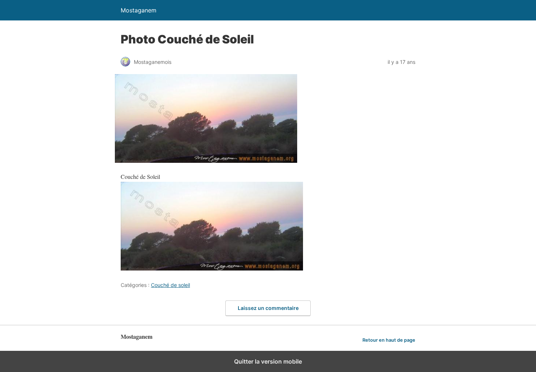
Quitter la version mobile (268, 361)
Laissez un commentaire (268, 308)
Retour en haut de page (388, 340)
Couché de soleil (170, 285)
